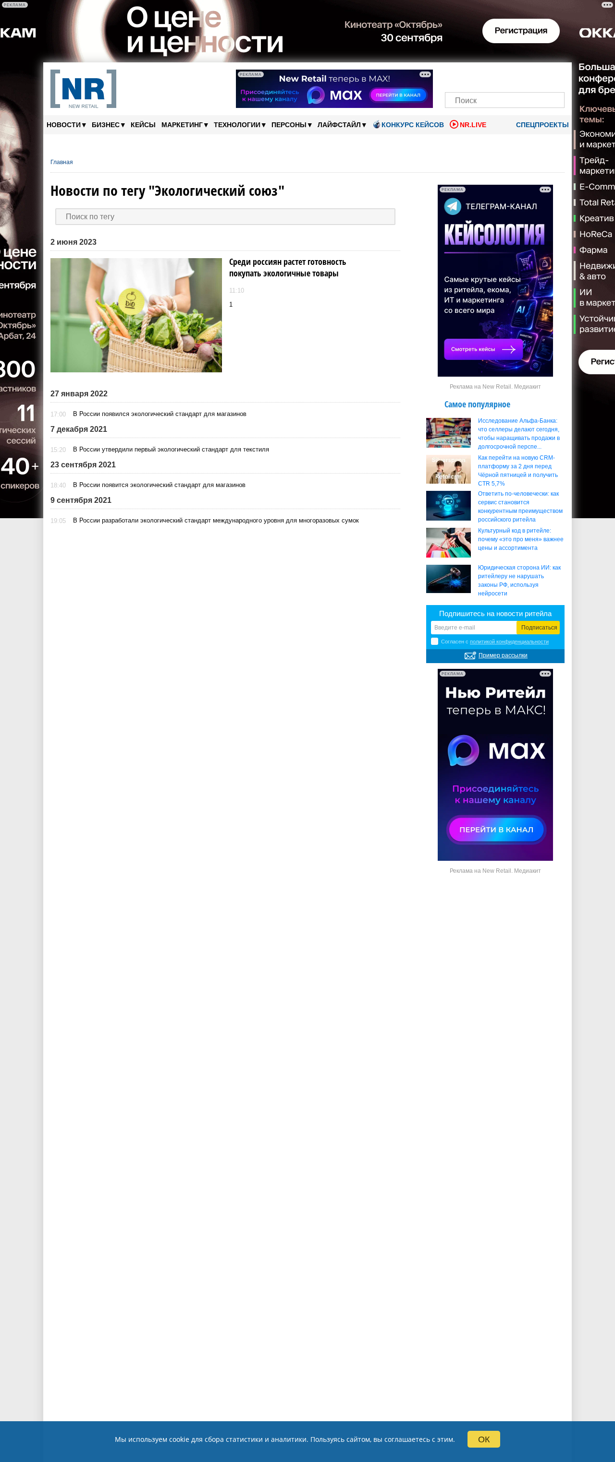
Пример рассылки (503, 655)
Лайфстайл (342, 124)
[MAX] (488, 76)
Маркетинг (184, 124)
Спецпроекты (541, 125)
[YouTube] (521, 76)
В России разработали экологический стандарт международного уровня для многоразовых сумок (216, 520)
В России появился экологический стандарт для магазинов (159, 413)
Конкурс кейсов (412, 125)
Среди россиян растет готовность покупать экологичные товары (287, 267)
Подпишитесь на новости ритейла (495, 613)
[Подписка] (554, 76)
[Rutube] (538, 76)
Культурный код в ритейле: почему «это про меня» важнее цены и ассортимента (521, 539)
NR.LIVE (473, 125)
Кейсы (143, 125)
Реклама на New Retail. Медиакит (495, 386)
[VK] (472, 76)
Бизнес (108, 124)
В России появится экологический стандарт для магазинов (159, 484)
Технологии (240, 124)
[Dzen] (505, 76)
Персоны (291, 124)
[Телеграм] (455, 76)
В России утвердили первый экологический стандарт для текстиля (171, 449)
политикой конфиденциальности (509, 641)
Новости (66, 124)
